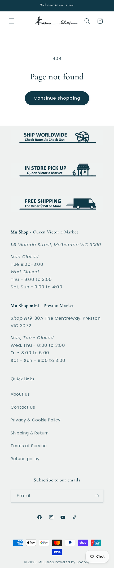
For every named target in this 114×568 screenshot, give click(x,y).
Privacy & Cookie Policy (35, 420)
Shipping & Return (30, 433)
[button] (11, 21)
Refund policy (25, 459)
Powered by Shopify (72, 562)
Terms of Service (29, 446)
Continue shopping (57, 98)
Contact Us (23, 407)
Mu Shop (46, 562)
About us (20, 394)
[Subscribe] (96, 496)
